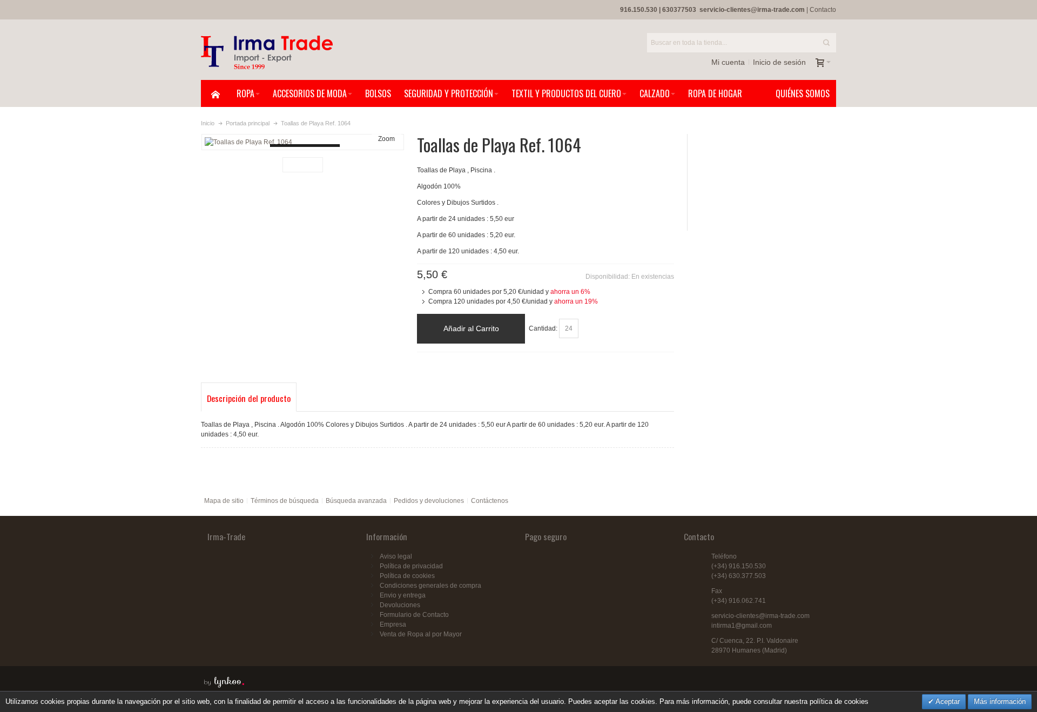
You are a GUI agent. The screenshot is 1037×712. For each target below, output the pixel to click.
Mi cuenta (728, 62)
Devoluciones (400, 605)
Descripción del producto (249, 398)
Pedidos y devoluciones (429, 501)
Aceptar (947, 701)
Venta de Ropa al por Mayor (421, 634)
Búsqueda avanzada (356, 501)
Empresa (393, 624)
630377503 (679, 10)
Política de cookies (407, 576)
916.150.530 (638, 10)
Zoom (386, 139)
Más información (1000, 701)
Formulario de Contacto (414, 615)
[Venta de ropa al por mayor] (267, 52)
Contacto (823, 10)
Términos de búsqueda (285, 501)
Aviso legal (396, 556)
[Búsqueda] (826, 42)
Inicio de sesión (779, 62)
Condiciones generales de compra (430, 585)
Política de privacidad (411, 566)
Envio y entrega (403, 595)
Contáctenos (489, 501)
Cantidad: (543, 328)
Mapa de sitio (224, 501)
